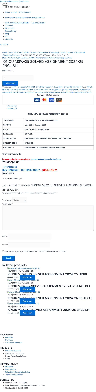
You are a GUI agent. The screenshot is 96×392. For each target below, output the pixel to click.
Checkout (9, 25)
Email (5, 245)
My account (10, 28)
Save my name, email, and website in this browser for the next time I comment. (35, 251)
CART (7, 36)
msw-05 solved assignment (49, 92)
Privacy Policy (10, 31)
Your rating (7, 200)
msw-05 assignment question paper (58, 90)
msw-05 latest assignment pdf (25, 92)
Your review (7, 204)
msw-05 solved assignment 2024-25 (76, 92)
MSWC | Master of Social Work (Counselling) (41, 52)
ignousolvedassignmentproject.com (14, 1)
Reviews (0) (12, 109)
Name (5, 236)
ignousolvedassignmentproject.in (16, 159)
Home (4, 52)
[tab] (50, 106)
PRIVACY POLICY (9, 364)
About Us (9, 39)
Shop (7, 34)
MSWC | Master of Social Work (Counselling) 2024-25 (50, 58)
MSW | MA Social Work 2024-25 (15, 58)
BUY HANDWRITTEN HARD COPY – (22, 170)
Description (12, 106)
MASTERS (18, 52)
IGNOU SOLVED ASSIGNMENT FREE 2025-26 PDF (25, 23)
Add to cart (10, 83)
